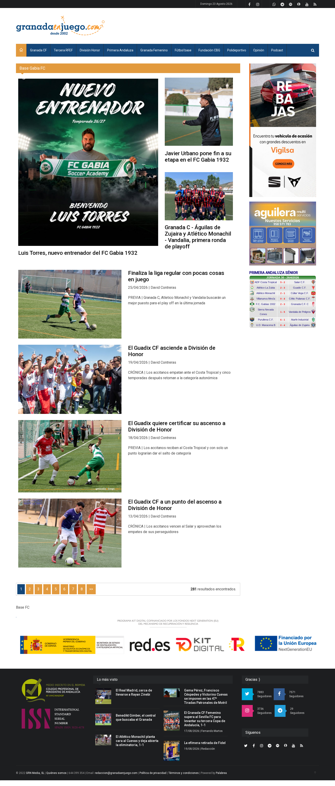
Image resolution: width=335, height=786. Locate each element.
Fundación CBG (209, 50)
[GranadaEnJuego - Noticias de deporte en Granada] (60, 25)
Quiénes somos (56, 773)
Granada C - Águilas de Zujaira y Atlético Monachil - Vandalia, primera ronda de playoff (198, 237)
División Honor (90, 50)
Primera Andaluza (120, 50)
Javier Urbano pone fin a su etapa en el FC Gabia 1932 (198, 156)
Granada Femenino (154, 50)
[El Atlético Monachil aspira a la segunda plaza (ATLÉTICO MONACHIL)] (69, 304)
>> (91, 589)
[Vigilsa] (282, 130)
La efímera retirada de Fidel (205, 743)
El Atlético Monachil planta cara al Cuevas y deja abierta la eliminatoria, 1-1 (137, 741)
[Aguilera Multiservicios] (282, 234)
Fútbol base (183, 50)
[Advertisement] (236, 25)
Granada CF (38, 50)
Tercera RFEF (63, 50)
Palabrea (221, 773)
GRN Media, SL (35, 773)
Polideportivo (236, 50)
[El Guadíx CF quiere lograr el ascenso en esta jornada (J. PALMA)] (69, 456)
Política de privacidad (152, 773)
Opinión (258, 50)
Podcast (277, 50)
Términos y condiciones (183, 773)
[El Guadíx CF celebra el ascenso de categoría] (69, 379)
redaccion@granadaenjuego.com (116, 773)
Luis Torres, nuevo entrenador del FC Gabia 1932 (77, 253)
